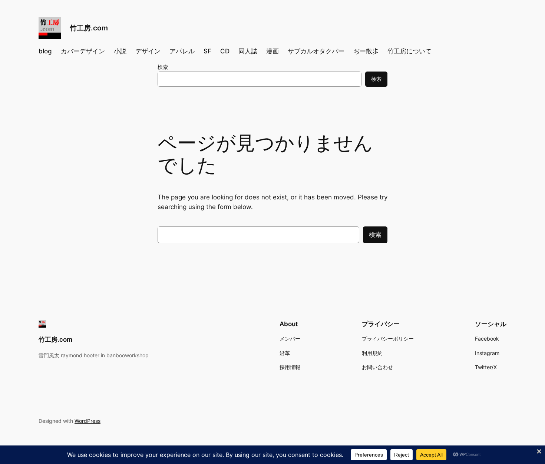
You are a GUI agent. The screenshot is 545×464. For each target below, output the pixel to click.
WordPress (87, 421)
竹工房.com (89, 27)
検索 (163, 67)
